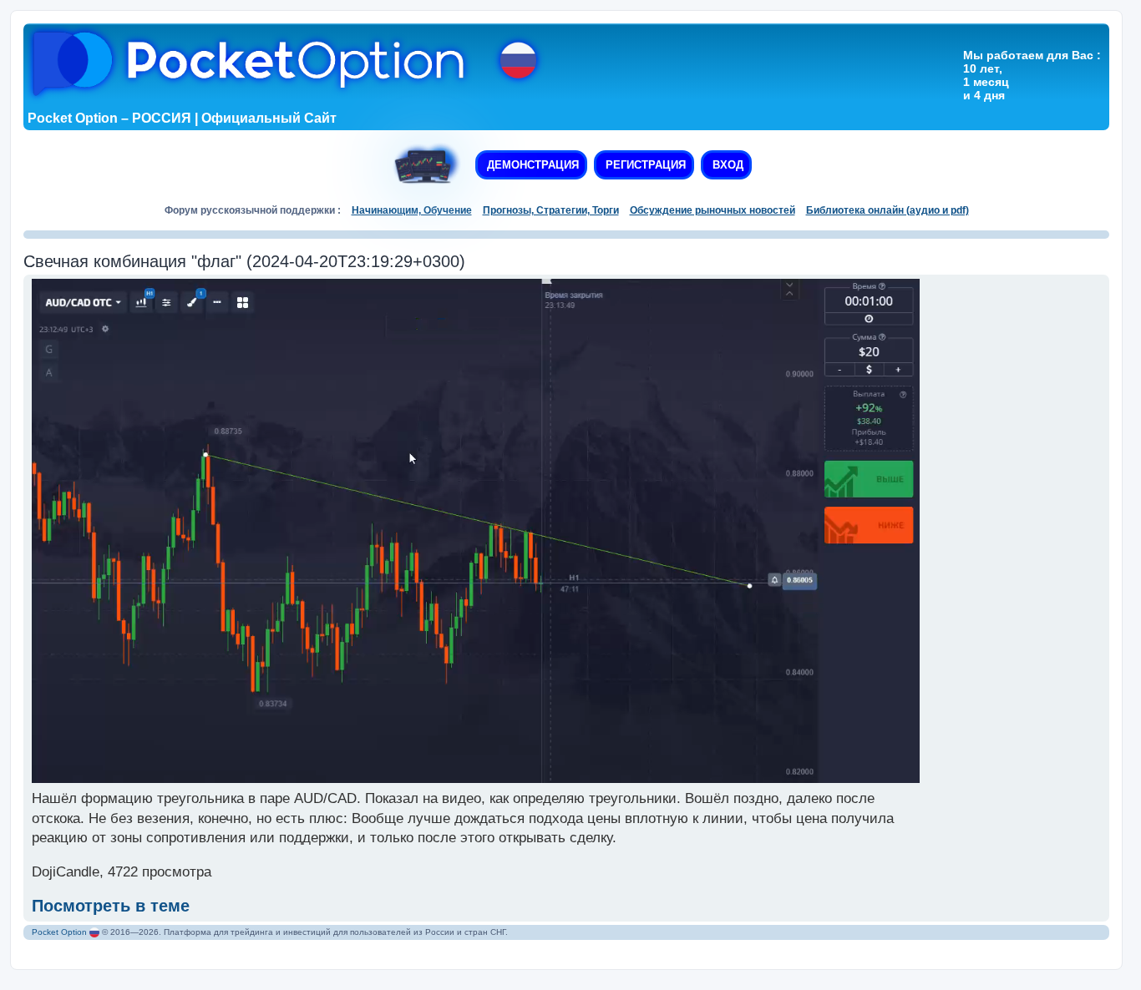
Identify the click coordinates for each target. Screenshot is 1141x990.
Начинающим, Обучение (412, 210)
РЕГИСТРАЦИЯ (644, 165)
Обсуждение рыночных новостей (712, 210)
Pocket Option (59, 932)
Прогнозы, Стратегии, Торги (551, 210)
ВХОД (726, 165)
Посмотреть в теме (111, 906)
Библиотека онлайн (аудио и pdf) (887, 210)
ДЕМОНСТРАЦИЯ (531, 165)
